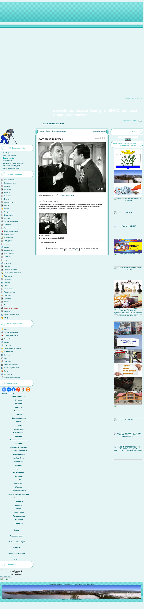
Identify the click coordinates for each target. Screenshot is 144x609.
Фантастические (9, 305)
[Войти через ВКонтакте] (9, 389)
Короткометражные (10, 228)
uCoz (80, 599)
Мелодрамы (8, 241)
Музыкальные (9, 250)
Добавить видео (99, 131)
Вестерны (7, 189)
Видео (48, 131)
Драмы (6, 205)
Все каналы (8, 374)
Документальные (10, 202)
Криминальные (9, 234)
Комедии (7, 218)
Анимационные (9, 180)
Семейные (7, 279)
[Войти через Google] (23, 389)
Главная (45, 123)
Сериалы (7, 282)
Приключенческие (10, 269)
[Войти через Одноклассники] (28, 389)
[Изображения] (53, 223)
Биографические (10, 183)
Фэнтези (7, 311)
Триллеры (7, 298)
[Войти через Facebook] (13, 389)
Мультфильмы (9, 253)
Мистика (7, 244)
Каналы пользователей (12, 377)
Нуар (5, 260)
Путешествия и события (12, 273)
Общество (7, 263)
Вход (62, 123)
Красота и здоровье (11, 231)
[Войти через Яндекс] (18, 389)
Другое (6, 208)
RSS (140, 120)
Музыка (6, 247)
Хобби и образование (11, 314)
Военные (7, 192)
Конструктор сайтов (69, 599)
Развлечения (8, 276)
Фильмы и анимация (11, 308)
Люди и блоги (8, 237)
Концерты (7, 224)
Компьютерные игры (11, 221)
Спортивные (8, 289)
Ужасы (6, 301)
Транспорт (7, 295)
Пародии (7, 266)
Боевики (7, 186)
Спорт (6, 285)
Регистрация (54, 123)
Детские (7, 199)
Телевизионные (9, 292)
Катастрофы (8, 215)
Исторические (9, 212)
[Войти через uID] (4, 389)
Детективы (7, 196)
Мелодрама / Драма (67, 195)
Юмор (6, 318)
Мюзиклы (7, 257)
